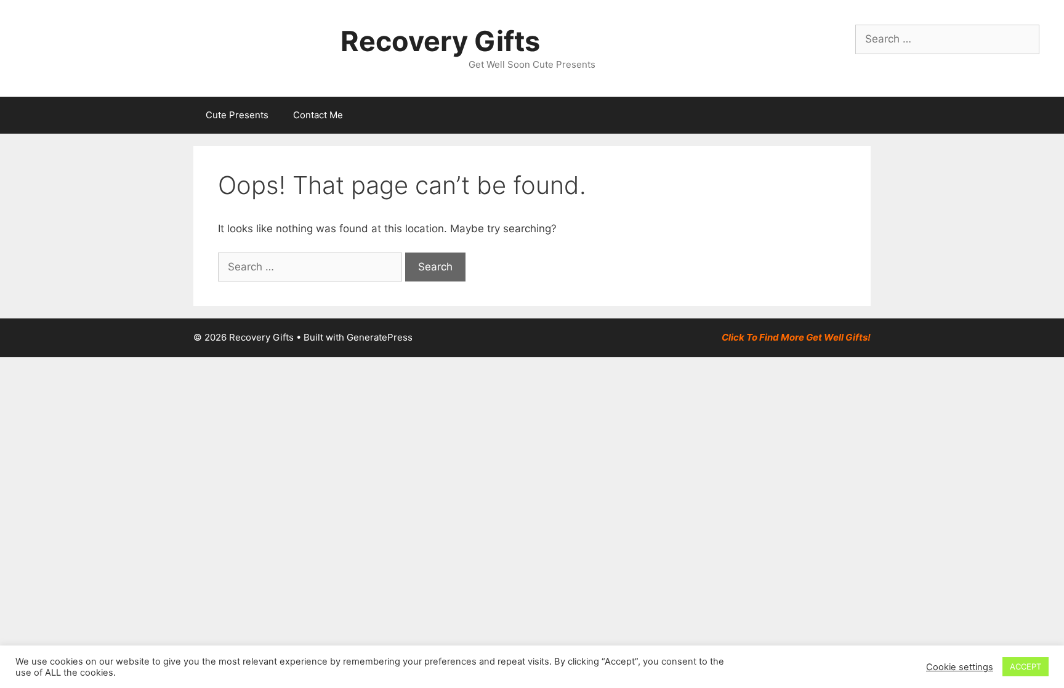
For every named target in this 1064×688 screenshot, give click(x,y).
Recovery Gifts (440, 41)
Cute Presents (237, 115)
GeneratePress (380, 337)
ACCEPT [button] (1025, 666)
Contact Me (318, 115)
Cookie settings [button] (959, 667)
